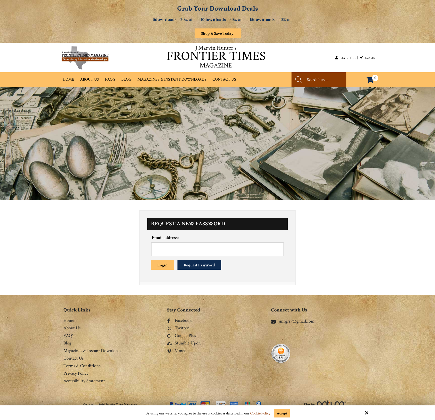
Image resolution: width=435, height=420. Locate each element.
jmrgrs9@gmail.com (296, 321)
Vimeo (181, 351)
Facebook (183, 320)
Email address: (165, 237)
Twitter (182, 328)
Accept (282, 413)
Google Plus (185, 335)
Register (347, 58)
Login (369, 58)
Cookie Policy (260, 413)
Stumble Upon (188, 343)
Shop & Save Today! (217, 33)
